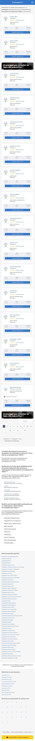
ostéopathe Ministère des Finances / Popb (12, 615)
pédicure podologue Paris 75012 (8, 692)
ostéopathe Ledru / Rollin (8, 607)
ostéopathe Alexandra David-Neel (10, 556)
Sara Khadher (14, 194)
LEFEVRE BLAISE (14, 98)
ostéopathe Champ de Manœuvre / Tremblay (13, 567)
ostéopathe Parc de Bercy (8, 624)
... (21, 430)
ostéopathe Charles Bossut (8, 571)
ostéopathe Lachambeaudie (9, 605)
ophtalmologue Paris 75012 (7, 686)
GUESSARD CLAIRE (15, 339)
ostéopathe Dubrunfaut (7, 584)
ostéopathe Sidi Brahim (7, 653)
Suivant (25, 421)
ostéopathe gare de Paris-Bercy (10, 594)
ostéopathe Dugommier (8, 586)
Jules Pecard (14, 73)
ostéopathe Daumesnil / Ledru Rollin (11, 577)
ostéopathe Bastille (6, 558)
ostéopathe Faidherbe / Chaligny (10, 590)
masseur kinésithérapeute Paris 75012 (9, 681)
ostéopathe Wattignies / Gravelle (10, 658)
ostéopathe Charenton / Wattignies (10, 569)
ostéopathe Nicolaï (6, 622)
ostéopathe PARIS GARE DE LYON (10, 626)
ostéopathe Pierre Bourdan (8, 630)
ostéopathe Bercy (6, 562)
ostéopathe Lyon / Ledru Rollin (9, 609)
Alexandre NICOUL (16, 218)
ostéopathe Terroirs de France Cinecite (11, 655)
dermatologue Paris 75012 (7, 677)
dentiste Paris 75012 (5, 675)
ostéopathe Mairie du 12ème (9, 611)
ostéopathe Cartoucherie (8, 565)
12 (17, 430)
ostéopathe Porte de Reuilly (9, 636)
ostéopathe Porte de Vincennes (9, 639)
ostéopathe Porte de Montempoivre (11, 634)
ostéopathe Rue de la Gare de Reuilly (11, 651)
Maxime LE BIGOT (15, 146)
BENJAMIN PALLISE (15, 387)
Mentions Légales (6, 732)
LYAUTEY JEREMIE (15, 170)
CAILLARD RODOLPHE (16, 122)
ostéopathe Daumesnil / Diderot (10, 575)
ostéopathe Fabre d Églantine (9, 588)
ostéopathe (14, 438)
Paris (20, 438)
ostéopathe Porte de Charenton (10, 632)
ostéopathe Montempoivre (8, 617)
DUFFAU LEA (13, 242)
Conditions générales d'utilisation (17, 732)
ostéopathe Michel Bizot (8, 613)
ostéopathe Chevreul (7, 573)
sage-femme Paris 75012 (6, 694)
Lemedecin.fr (6, 438)
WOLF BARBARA (15, 315)
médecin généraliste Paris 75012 (8, 683)
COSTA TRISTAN (14, 363)
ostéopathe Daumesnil (7, 579)
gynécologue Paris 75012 (6, 679)
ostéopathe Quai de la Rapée (9, 645)
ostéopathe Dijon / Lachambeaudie (10, 581)
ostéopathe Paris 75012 (6, 688)
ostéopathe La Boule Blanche (9, 603)
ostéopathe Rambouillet (8, 647)
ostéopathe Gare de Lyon (8, 592)
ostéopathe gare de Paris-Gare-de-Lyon (12, 596)
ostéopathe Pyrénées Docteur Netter (11, 643)
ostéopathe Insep (6, 600)
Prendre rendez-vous (17, 32)
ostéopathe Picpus (6, 628)
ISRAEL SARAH (14, 41)
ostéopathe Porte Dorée (8, 641)
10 (10, 430)
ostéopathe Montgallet (7, 620)
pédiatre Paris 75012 (6, 690)
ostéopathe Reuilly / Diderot (8, 649)
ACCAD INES (13, 291)
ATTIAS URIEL (14, 16)
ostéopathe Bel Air (6, 560)
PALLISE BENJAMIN (15, 266)
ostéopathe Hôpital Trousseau (9, 598)
